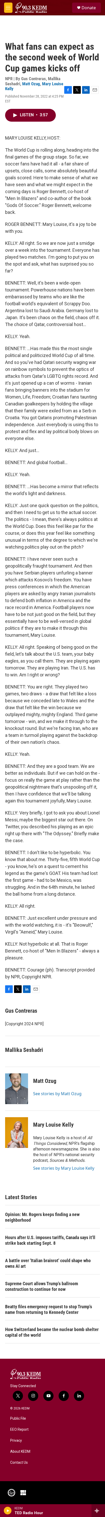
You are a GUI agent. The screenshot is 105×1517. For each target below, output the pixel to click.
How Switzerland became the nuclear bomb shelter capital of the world (52, 1332)
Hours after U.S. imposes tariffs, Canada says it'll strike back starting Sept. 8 (50, 1240)
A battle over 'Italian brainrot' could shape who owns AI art (48, 1263)
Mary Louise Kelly (53, 1125)
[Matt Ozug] (16, 1088)
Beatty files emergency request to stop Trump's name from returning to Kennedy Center (48, 1309)
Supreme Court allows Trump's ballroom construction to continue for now (41, 1286)
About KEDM (20, 1451)
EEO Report (19, 1429)
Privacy (16, 1440)
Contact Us (19, 1462)
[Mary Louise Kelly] (16, 1132)
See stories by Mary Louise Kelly (63, 1168)
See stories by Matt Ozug (57, 1093)
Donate (89, 7)
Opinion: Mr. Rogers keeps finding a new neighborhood (42, 1217)
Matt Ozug (31, 83)
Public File (18, 1418)
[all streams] (98, 1510)
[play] (8, 1510)
